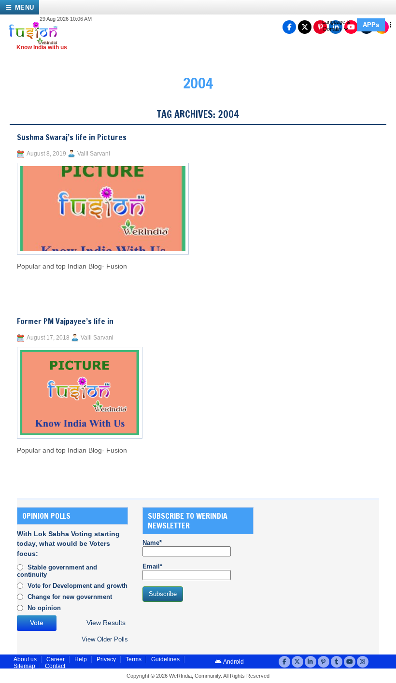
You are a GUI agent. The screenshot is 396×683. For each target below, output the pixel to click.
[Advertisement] (332, 567)
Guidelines (165, 659)
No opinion (44, 608)
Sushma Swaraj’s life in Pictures (72, 137)
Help (80, 659)
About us (25, 659)
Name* (152, 542)
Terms (133, 659)
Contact (55, 666)
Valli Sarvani (93, 153)
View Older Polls (105, 639)
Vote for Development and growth (77, 585)
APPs (371, 24)
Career (55, 659)
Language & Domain (336, 25)
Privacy (106, 659)
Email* (152, 566)
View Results (106, 622)
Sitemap (24, 666)
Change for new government (70, 596)
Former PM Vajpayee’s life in (65, 321)
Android (233, 661)
